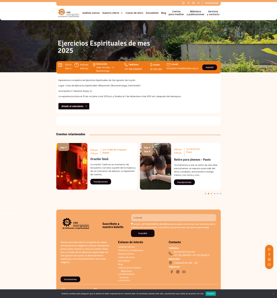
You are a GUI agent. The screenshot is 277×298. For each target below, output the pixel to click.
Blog (163, 12)
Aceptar (210, 293)
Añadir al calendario (72, 106)
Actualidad (152, 12)
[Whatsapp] (269, 249)
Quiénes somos (91, 12)
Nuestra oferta (110, 12)
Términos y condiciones (130, 250)
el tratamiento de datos (156, 224)
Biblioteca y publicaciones (195, 13)
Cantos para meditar (176, 13)
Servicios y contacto (213, 13)
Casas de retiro (134, 12)
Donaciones (212, 2)
